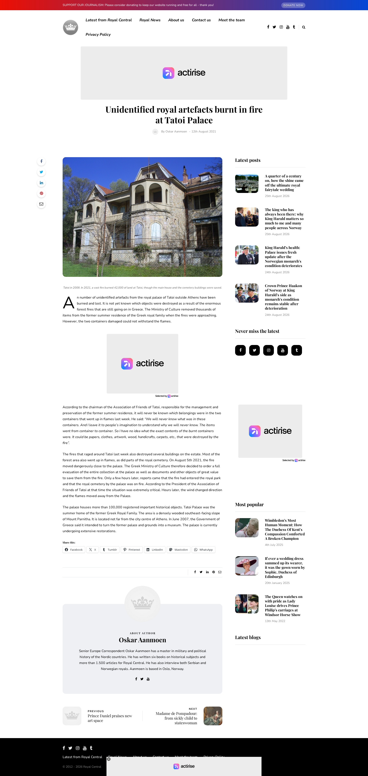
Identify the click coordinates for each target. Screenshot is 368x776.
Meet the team (231, 20)
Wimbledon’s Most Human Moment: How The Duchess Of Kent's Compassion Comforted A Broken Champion (285, 529)
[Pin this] (41, 193)
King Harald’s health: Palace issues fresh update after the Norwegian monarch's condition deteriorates (283, 256)
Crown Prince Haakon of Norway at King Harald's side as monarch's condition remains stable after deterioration (283, 296)
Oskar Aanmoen (176, 131)
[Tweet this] (41, 172)
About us (176, 20)
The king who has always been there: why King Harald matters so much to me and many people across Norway (284, 218)
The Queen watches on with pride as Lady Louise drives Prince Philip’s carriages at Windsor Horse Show (283, 605)
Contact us (201, 20)
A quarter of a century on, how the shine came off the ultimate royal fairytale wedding (284, 183)
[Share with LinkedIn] (41, 182)
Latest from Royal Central (109, 20)
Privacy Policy (98, 34)
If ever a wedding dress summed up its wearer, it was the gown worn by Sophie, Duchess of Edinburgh (285, 567)
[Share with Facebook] (41, 161)
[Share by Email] (41, 204)
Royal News (150, 20)
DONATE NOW (293, 5)
